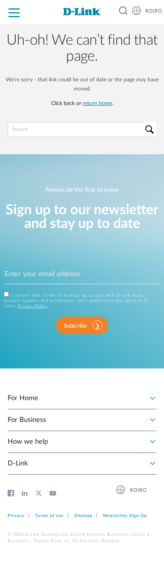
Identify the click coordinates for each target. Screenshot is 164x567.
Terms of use (49, 516)
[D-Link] (82, 11)
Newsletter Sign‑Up (125, 516)
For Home (23, 398)
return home (97, 103)
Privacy (16, 516)
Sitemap (83, 516)
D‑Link (18, 463)
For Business (27, 420)
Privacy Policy (32, 306)
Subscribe (75, 326)
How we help (28, 441)
